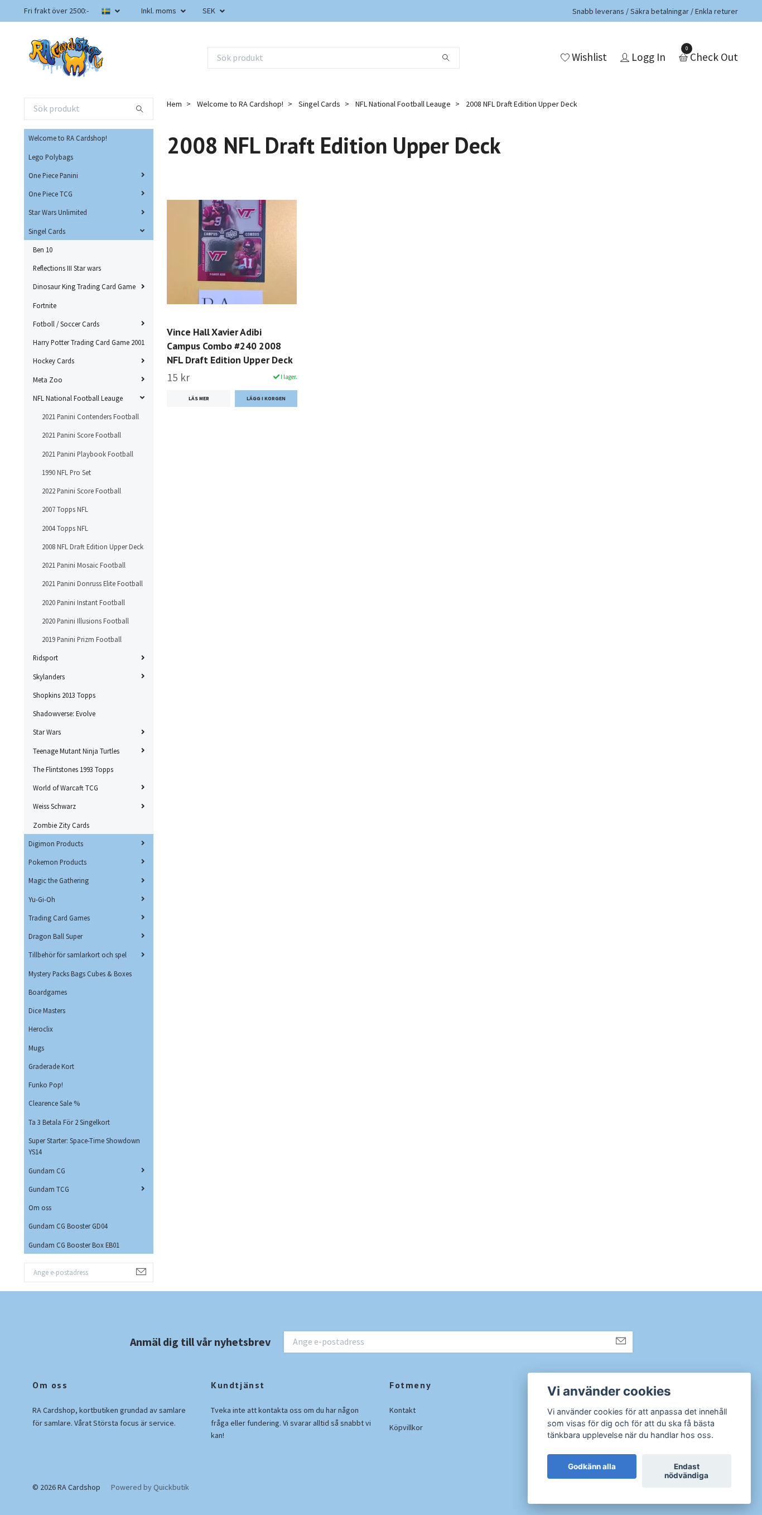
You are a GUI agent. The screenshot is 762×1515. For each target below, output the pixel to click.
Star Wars (47, 731)
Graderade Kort (51, 1066)
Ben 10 (42, 249)
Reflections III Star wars (67, 267)
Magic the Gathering (58, 880)
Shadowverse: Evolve (64, 713)
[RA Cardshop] (66, 57)
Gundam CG (46, 1170)
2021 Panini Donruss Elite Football (92, 583)
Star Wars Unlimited (57, 212)
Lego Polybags (50, 156)
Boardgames (47, 991)
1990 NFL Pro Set (66, 472)
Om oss (39, 1207)
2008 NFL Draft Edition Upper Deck (92, 546)
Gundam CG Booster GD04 (68, 1225)
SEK (209, 11)
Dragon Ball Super (55, 936)
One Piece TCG (50, 193)
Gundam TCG (48, 1189)
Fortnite (44, 305)
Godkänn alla (592, 1466)
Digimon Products (55, 843)
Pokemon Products (57, 861)
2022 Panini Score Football (81, 490)
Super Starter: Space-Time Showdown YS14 (84, 1146)
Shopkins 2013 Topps (64, 695)
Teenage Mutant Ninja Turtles (76, 750)
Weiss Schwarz (54, 806)
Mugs (36, 1047)
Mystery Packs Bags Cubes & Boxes (80, 973)
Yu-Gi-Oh (41, 899)
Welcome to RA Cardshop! (67, 137)
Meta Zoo (47, 379)
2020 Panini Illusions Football (85, 620)
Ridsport (45, 657)
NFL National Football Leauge (78, 398)
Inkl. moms (159, 11)
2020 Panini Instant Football (83, 602)
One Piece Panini (53, 175)
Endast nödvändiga (686, 1471)
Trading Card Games (59, 917)
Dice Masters (46, 1010)
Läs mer (199, 398)
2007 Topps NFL (65, 509)
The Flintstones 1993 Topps (73, 769)
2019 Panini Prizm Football (82, 639)
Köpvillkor (406, 1427)
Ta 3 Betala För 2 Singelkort (69, 1122)
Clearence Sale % (54, 1103)
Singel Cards (46, 231)
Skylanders (49, 676)
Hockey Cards (53, 360)
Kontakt (402, 1410)
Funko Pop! (45, 1084)
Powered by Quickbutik (150, 1487)
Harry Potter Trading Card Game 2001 (88, 342)
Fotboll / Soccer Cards (66, 323)
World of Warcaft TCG (65, 787)
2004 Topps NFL (65, 528)
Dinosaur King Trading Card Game (84, 286)
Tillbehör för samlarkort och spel (77, 954)
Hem (174, 104)
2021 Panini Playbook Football (87, 453)
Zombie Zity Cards (61, 825)
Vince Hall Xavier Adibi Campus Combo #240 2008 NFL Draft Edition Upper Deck (230, 345)
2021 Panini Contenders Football (90, 416)
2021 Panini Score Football (81, 434)
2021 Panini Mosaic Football (84, 564)
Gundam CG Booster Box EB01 (73, 1244)
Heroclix (40, 1028)
